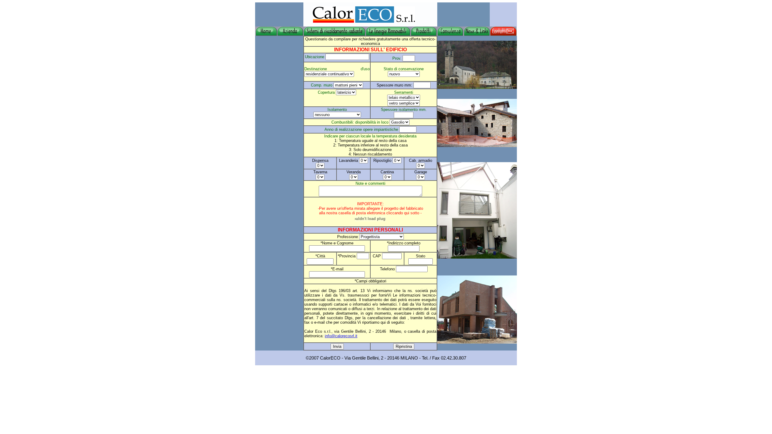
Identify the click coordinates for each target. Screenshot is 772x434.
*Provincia (347, 256)
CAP (377, 256)
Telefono (388, 269)
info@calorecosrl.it (341, 336)
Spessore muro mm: (395, 85)
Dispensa (320, 160)
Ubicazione (314, 57)
